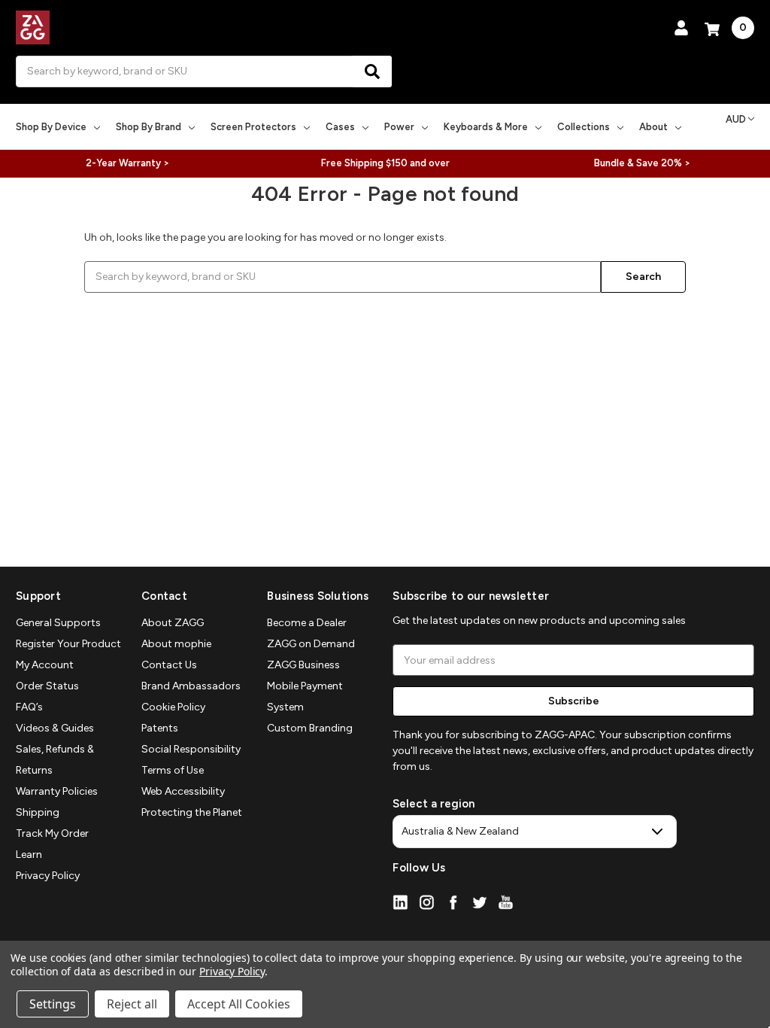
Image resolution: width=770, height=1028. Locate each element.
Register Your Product (68, 643)
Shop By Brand (148, 126)
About (653, 126)
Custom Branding (310, 728)
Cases (340, 126)
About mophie (176, 643)
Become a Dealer (307, 622)
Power (399, 126)
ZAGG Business (303, 664)
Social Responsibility (191, 749)
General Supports (58, 622)
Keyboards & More (486, 126)
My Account (45, 664)
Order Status (47, 686)
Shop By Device (51, 126)
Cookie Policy (173, 707)
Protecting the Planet (191, 812)
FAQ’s (29, 707)
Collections (583, 126)
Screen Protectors (253, 126)
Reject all (132, 1004)
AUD (736, 119)
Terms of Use (172, 770)
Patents (159, 728)
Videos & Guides (55, 728)
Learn (29, 854)
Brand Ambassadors (191, 686)
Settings (52, 1004)
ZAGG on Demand (311, 643)
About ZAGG (172, 622)
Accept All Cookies (238, 1004)
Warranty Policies (57, 791)
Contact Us (169, 664)
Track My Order (52, 833)
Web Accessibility (183, 791)
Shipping (37, 812)
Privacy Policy (48, 875)
